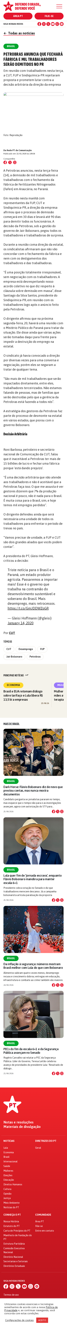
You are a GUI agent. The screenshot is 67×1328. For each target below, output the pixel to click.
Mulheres (8, 1170)
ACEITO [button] (42, 1320)
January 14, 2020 (21, 623)
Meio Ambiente (11, 1202)
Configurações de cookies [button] (19, 1320)
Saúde (6, 1166)
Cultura (7, 1189)
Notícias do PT (11, 1207)
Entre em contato (44, 1230)
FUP (42, 649)
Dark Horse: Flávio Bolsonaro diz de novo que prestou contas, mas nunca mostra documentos (33, 790)
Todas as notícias (19, 33)
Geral (38, 1147)
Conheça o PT (12, 1215)
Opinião (7, 1193)
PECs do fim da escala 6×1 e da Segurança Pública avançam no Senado (31, 1050)
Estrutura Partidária (14, 1243)
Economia (13, 685)
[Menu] (59, 6)
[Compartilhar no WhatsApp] (14, 162)
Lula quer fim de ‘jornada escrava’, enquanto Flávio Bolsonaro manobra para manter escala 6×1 (32, 879)
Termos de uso (11, 1294)
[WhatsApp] (57, 24)
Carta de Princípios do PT (16, 1230)
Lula (5, 1147)
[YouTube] (53, 24)
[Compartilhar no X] (57, 811)
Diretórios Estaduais (14, 1266)
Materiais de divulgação (22, 1127)
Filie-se (49, 16)
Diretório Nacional (13, 1257)
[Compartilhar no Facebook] (5, 162)
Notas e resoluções (18, 1122)
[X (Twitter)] (48, 24)
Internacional (10, 1161)
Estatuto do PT (11, 1226)
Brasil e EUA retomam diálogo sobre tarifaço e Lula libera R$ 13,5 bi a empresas (23, 695)
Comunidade (43, 1215)
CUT (12, 633)
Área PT (18, 16)
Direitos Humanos (12, 1184)
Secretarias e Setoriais (15, 1261)
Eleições (7, 1175)
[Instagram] (44, 24)
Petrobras (35, 656)
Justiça (7, 1198)
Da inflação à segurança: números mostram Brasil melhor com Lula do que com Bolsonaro (33, 965)
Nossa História (11, 1221)
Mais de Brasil (11, 724)
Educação (8, 1179)
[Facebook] (39, 24)
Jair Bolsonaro (14, 656)
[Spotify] (62, 24)
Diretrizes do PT (45, 1141)
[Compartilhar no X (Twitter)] (10, 162)
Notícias (8, 1141)
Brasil (11, 781)
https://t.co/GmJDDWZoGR (28, 608)
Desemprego (26, 649)
